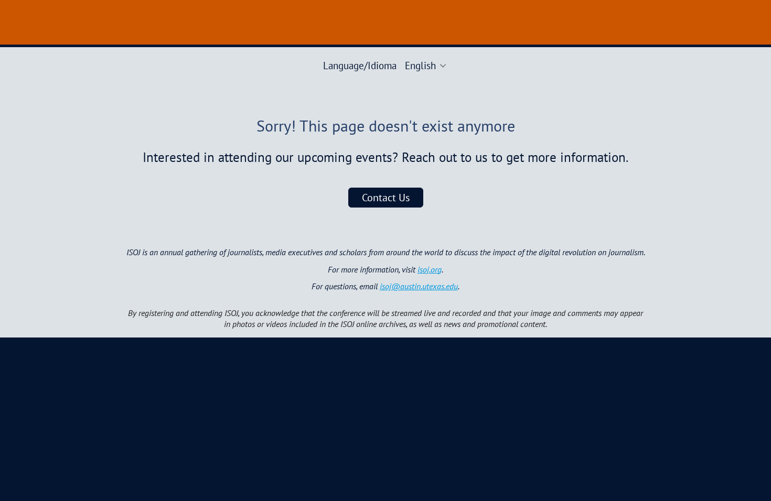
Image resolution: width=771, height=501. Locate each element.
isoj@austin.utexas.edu (419, 286)
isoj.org (429, 269)
